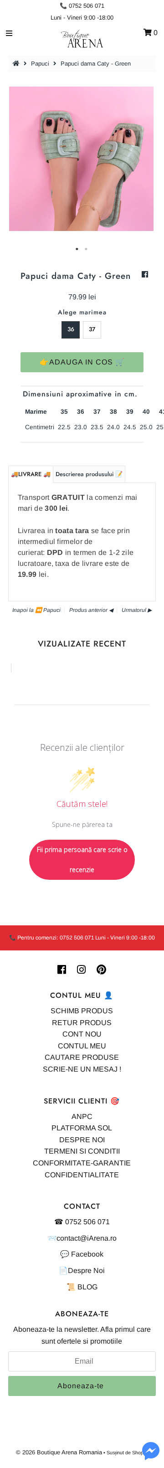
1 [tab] (77, 249)
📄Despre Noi (82, 1270)
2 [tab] (86, 249)
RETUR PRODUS (82, 1023)
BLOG (87, 1287)
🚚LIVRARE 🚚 (31, 474)
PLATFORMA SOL (81, 1128)
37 (92, 329)
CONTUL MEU (82, 1046)
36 (70, 329)
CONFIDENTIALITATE (82, 1175)
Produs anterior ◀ (91, 610)
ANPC (82, 1116)
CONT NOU (82, 1034)
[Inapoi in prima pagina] (17, 63)
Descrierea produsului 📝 (89, 474)
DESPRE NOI (82, 1140)
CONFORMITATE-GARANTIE (82, 1163)
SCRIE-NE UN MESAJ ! (82, 1069)
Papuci (40, 63)
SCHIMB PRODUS (82, 1011)
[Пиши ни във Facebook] (151, 1456)
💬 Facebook (81, 1254)
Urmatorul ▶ (137, 610)
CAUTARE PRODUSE (82, 1057)
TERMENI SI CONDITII (82, 1151)
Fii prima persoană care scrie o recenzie (82, 859)
